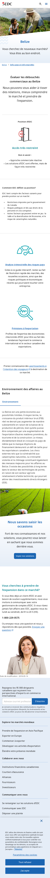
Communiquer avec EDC (14, 808)
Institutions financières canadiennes (20, 766)
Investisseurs (9, 787)
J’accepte (25, 870)
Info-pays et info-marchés (22, 65)
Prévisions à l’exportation (25, 328)
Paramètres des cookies (25, 854)
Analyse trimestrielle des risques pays (25, 264)
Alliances (6, 777)
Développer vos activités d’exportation (21, 745)
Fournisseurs (8, 782)
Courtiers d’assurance (13, 772)
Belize (4, 65)
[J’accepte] (41, 820)
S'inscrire (40, 701)
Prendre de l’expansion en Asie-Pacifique (22, 730)
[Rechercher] (40, 4)
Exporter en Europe (12, 735)
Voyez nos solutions (25, 556)
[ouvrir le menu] (46, 4)
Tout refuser (25, 862)
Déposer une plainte (12, 813)
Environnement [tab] (10, 401)
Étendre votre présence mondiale (18, 751)
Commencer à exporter (13, 740)
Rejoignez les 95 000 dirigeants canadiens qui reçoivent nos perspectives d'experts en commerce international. (21, 691)
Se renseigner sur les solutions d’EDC (21, 803)
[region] (25, 848)
